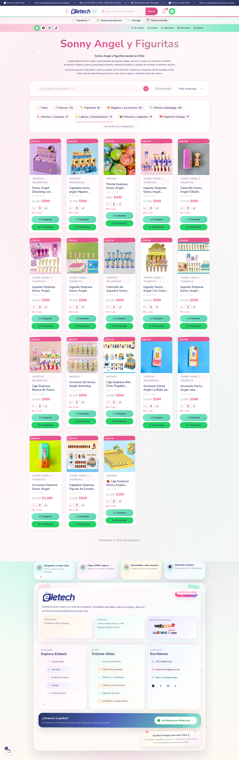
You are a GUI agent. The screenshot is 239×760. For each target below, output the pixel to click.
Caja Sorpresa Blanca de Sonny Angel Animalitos (43, 388)
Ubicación (185, 28)
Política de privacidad (112, 669)
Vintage (136, 20)
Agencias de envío (110, 693)
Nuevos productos (111, 20)
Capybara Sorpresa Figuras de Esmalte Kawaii (82, 487)
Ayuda (200, 28)
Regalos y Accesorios (124, 108)
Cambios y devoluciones (113, 685)
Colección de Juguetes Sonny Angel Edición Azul (119, 289)
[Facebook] (43, 27)
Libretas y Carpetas (52, 117)
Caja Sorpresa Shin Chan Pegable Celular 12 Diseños (119, 384)
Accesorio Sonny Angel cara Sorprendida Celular (193, 388)
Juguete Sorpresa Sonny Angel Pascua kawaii (80, 289)
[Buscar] (146, 88)
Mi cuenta (139, 28)
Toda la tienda (159, 20)
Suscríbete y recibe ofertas (115, 701)
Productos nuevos (60, 677)
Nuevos (64, 108)
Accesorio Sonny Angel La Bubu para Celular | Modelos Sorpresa (156, 388)
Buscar (151, 11)
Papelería (81, 20)
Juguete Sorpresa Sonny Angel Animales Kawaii (191, 289)
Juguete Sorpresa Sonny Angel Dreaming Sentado (155, 190)
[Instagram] (49, 27)
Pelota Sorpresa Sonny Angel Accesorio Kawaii (117, 186)
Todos (42, 108)
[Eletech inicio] (59, 597)
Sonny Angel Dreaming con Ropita (41, 190)
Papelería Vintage (174, 117)
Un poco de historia (111, 661)
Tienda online (57, 661)
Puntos (153, 28)
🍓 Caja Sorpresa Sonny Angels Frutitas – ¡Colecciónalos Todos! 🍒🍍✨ (117, 483)
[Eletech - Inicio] (81, 11)
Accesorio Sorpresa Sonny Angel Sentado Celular (44, 487)
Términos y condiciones (113, 677)
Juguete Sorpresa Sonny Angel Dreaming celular (43, 289)
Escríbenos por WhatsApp (178, 720)
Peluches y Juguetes (135, 117)
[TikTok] (56, 27)
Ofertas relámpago (165, 108)
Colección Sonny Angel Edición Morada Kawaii (191, 190)
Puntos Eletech (58, 693)
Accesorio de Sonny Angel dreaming (82, 384)
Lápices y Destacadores (93, 117)
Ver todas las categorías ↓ (119, 126)
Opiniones (169, 28)
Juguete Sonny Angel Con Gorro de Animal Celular (155, 289)
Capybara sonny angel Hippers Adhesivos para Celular (79, 190)
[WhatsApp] (172, 11)
